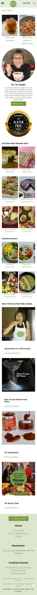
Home (4, 10)
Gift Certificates (18, 573)
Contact (18, 536)
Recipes (9, 10)
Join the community (11, 353)
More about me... (18, 103)
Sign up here (9, 550)
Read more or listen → (12, 406)
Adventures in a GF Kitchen (18, 567)
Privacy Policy (18, 583)
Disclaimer (7, 583)
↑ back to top (18, 519)
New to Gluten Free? (18, 533)
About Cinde (18, 530)
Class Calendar (18, 570)
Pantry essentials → (11, 457)
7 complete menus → (11, 507)
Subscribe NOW (20, 97)
